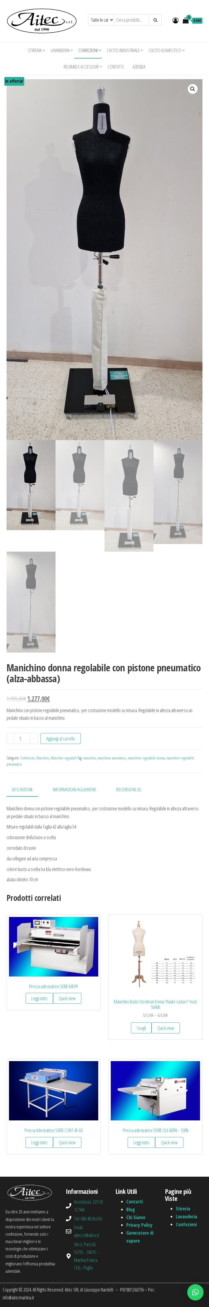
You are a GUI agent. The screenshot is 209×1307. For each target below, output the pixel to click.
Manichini (42, 758)
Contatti (116, 66)
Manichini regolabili (64, 758)
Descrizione (22, 789)
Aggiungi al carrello (60, 738)
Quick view (67, 998)
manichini (89, 758)
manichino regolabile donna (146, 758)
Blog (130, 1209)
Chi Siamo (135, 1217)
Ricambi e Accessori (81, 66)
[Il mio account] (176, 20)
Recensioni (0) (128, 789)
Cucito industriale (123, 50)
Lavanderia (60, 50)
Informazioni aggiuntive (74, 789)
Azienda (139, 66)
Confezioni (88, 50)
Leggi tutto (39, 998)
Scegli (141, 1028)
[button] (195, 1292)
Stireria (35, 50)
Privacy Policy (139, 1225)
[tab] (27, 790)
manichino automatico (111, 758)
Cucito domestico (165, 50)
